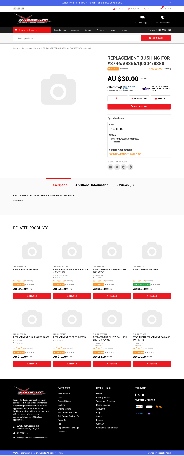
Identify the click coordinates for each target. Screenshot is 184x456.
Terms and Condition (105, 401)
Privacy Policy (103, 397)
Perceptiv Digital (164, 453)
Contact (88, 30)
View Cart (162, 98)
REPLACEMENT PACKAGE (25, 269)
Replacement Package (68, 427)
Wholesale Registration (107, 427)
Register (135, 8)
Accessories (64, 393)
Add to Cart (140, 106)
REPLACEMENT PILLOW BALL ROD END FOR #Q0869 (110, 338)
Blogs (124, 30)
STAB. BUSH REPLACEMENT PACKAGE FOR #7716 (151, 338)
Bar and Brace (64, 401)
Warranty (101, 30)
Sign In (119, 8)
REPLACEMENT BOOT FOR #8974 (69, 337)
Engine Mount (64, 409)
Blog (98, 412)
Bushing (61, 405)
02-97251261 (165, 30)
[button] (32, 30)
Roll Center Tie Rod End (69, 416)
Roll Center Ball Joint (67, 412)
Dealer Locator (60, 30)
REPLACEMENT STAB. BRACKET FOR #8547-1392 (70, 270)
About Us (75, 30)
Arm (60, 397)
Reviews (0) (125, 185)
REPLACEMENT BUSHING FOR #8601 (31, 337)
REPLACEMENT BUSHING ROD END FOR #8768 (110, 270)
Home (99, 393)
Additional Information (91, 185)
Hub (60, 424)
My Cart (166, 8)
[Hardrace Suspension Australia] (34, 18)
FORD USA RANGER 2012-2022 (125, 154)
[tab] (58, 185)
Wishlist (151, 8)
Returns (113, 30)
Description (58, 185)
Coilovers (62, 431)
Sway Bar (62, 420)
